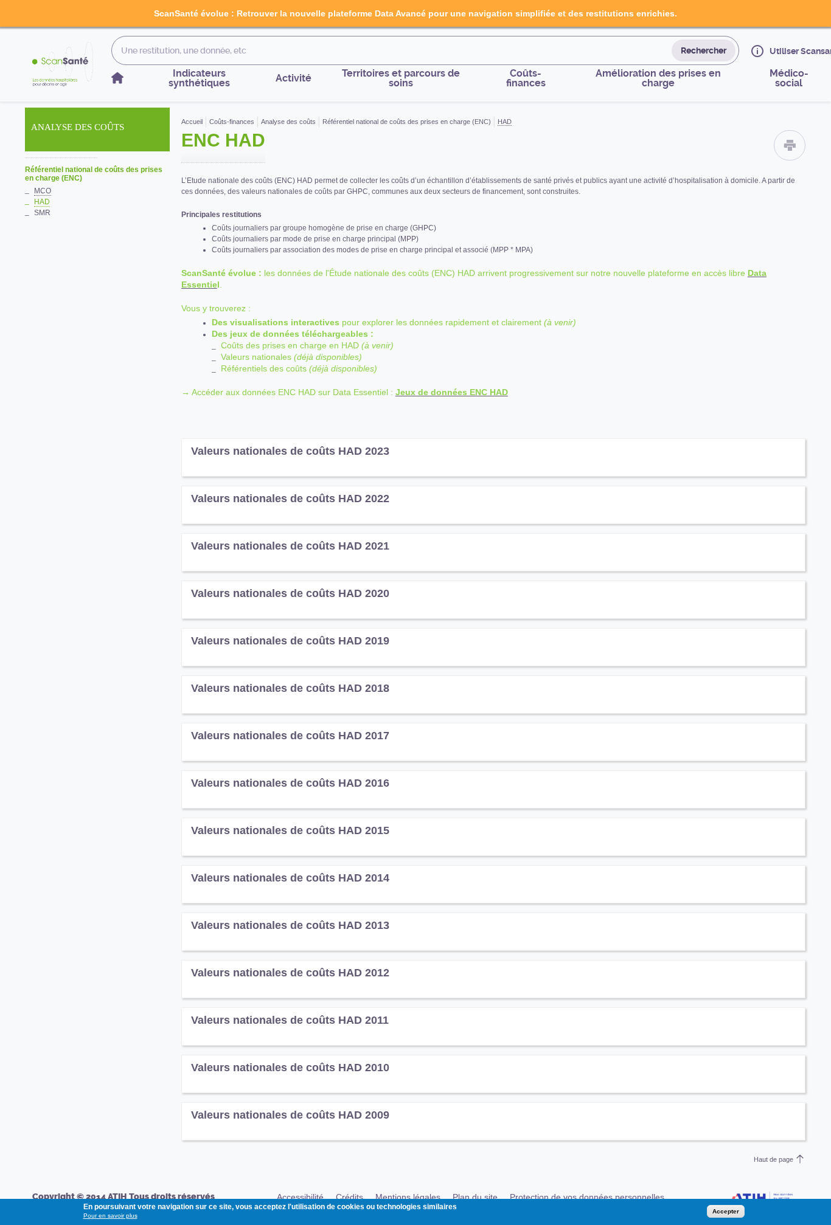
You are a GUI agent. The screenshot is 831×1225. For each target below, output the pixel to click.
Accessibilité (300, 1197)
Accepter (725, 1211)
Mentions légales (407, 1197)
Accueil (192, 121)
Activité (293, 78)
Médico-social (789, 78)
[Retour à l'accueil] (62, 64)
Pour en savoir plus (110, 1215)
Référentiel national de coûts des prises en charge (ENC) (93, 173)
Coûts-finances (526, 78)
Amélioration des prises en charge (658, 78)
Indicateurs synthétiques (199, 78)
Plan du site (475, 1197)
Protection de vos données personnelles (587, 1197)
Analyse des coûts (288, 121)
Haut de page (773, 1159)
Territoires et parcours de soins (401, 78)
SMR (42, 213)
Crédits (349, 1197)
